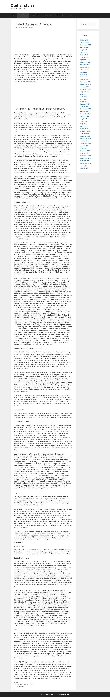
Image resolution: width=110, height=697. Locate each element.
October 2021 (84, 87)
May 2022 (83, 74)
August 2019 (84, 146)
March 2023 (84, 55)
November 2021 (85, 84)
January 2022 (84, 79)
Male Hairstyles (23, 15)
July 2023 (83, 50)
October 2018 (84, 161)
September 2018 (85, 163)
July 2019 (83, 148)
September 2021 (85, 89)
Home (14, 15)
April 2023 (83, 52)
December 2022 (85, 60)
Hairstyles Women (36, 15)
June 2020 (83, 121)
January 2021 (84, 106)
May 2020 (83, 124)
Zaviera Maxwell (20, 686)
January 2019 (84, 153)
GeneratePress (64, 694)
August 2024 (84, 42)
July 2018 (83, 165)
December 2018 (85, 156)
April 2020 (83, 126)
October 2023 (84, 47)
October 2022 (84, 64)
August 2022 (84, 69)
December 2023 (85, 45)
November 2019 (85, 138)
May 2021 (83, 99)
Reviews (71, 15)
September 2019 (85, 143)
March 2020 (84, 128)
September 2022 (85, 67)
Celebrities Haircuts (60, 15)
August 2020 (84, 116)
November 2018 (85, 158)
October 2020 (84, 111)
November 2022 (85, 62)
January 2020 (84, 133)
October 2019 (84, 141)
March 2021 (84, 101)
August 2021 (84, 92)
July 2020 (83, 119)
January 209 (84, 168)
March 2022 (84, 77)
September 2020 (85, 114)
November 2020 (85, 109)
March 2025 (84, 40)
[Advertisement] (43, 42)
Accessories (47, 15)
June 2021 (83, 97)
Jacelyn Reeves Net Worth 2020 (24, 684)
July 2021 (83, 94)
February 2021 (85, 104)
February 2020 (85, 131)
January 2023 (84, 57)
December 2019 (85, 136)
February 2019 (85, 151)
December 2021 (85, 82)
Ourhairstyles (23, 5)
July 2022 (83, 72)
